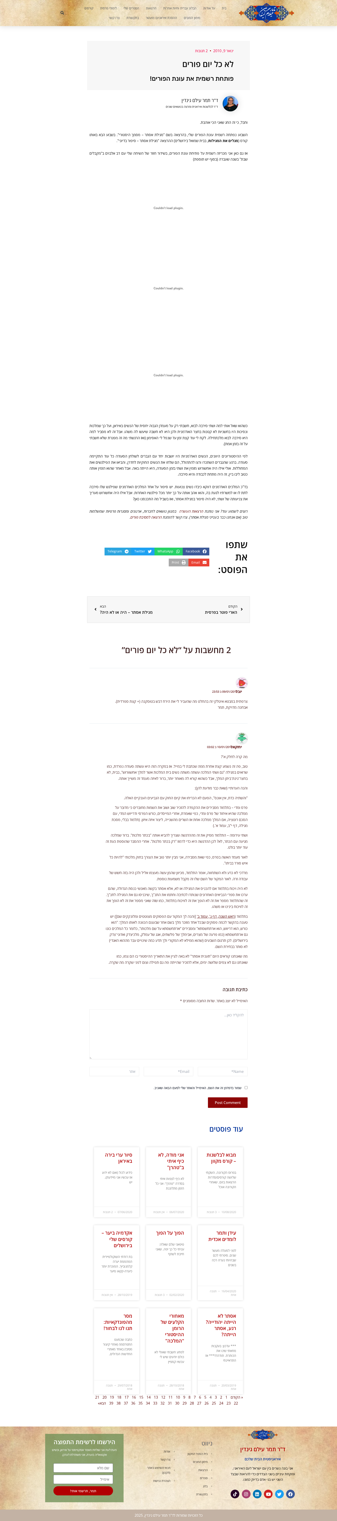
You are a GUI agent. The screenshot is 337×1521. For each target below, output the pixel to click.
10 (178, 1397)
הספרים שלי (131, 8)
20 (104, 1397)
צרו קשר (114, 18)
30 (177, 1403)
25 (214, 1403)
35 (140, 1403)
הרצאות (151, 8)
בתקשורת (133, 18)
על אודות (209, 8)
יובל (239, 691)
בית (224, 8)
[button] (62, 13)
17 (126, 1397)
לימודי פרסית (108, 8)
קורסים (88, 8)
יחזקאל (236, 746)
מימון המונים (192, 18)
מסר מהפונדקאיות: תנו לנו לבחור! (118, 1322)
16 (134, 1397)
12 (163, 1397)
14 (148, 1397)
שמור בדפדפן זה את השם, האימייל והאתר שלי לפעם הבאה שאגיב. (197, 1088)
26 (206, 1403)
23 (229, 1403)
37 (126, 1403)
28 (192, 1403)
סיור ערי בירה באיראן (118, 1158)
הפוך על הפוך (170, 1233)
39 (111, 1403)
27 (199, 1403)
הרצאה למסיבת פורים (146, 517)
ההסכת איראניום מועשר (161, 18)
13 (156, 1397)
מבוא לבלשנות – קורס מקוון (221, 1158)
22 (236, 1403)
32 (162, 1403)
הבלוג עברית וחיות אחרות (179, 8)
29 (184, 1403)
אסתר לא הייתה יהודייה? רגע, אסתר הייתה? (221, 1325)
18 (119, 1397)
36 (133, 1403)
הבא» (102, 1403)
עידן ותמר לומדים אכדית (222, 1236)
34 (148, 1403)
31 (170, 1403)
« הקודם (237, 1397)
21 (97, 1397)
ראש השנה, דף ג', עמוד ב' (216, 916)
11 (170, 1397)
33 (155, 1403)
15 (141, 1397)
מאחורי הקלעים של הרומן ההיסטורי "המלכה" (172, 1328)
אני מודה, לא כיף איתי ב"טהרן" (171, 1161)
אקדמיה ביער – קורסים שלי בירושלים (117, 1239)
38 (118, 1403)
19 (112, 1397)
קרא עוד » (230, 1198)
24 (221, 1403)
